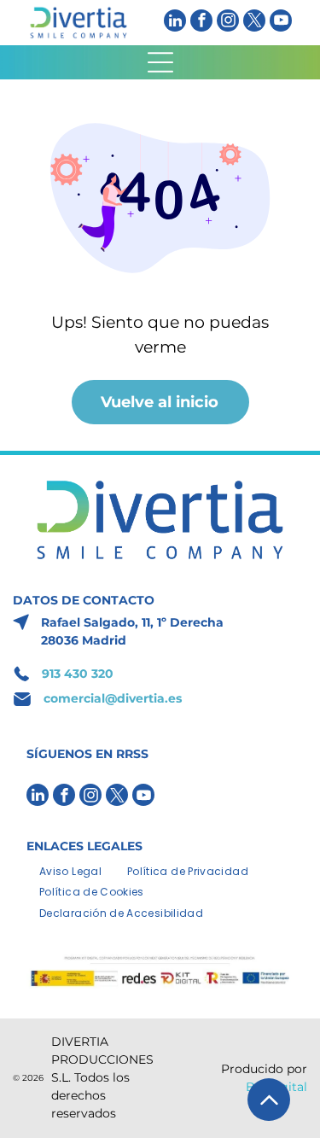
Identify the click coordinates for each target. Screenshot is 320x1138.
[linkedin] (175, 22)
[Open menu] (160, 62)
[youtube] (281, 22)
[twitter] (254, 22)
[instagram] (228, 22)
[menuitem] (70, 870)
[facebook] (201, 22)
